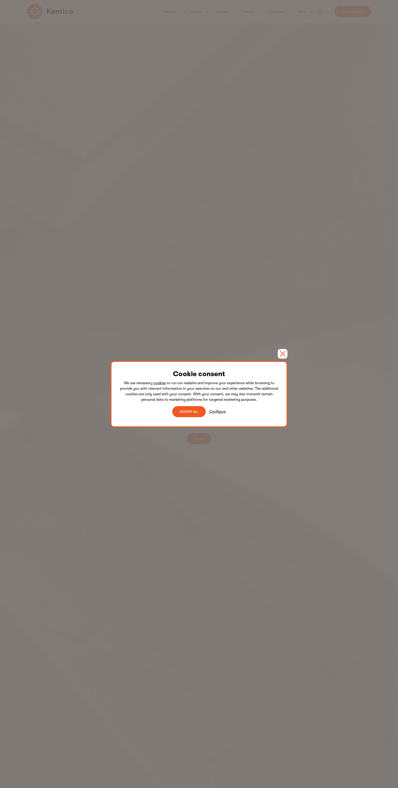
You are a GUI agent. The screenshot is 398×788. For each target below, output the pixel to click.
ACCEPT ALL (189, 411)
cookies (160, 383)
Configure (217, 412)
